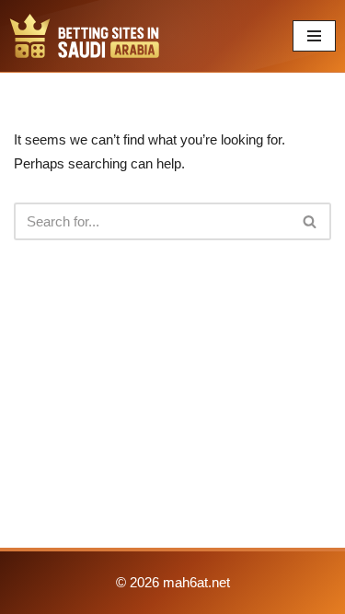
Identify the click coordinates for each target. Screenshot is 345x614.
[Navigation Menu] (314, 36)
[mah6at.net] (84, 36)
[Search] (310, 221)
